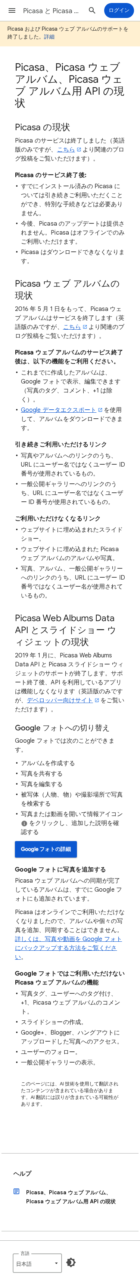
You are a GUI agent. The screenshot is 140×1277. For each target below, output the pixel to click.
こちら (66, 149)
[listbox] (37, 1263)
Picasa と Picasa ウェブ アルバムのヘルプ (53, 11)
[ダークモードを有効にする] (71, 1262)
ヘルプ (22, 1173)
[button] (12, 10)
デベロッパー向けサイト (60, 700)
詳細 (49, 36)
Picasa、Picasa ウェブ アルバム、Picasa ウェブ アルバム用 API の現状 (71, 1197)
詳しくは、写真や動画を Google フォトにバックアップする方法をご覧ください (68, 948)
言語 (25, 1253)
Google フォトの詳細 (46, 849)
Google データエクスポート (58, 410)
